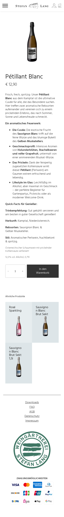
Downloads (32, 402)
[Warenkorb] (60, 7)
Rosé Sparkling (15, 309)
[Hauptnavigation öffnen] (5, 5)
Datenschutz (32, 416)
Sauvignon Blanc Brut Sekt (42, 311)
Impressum (32, 421)
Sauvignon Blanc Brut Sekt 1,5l (15, 353)
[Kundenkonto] (54, 7)
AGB (32, 411)
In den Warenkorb (42, 271)
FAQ (32, 407)
